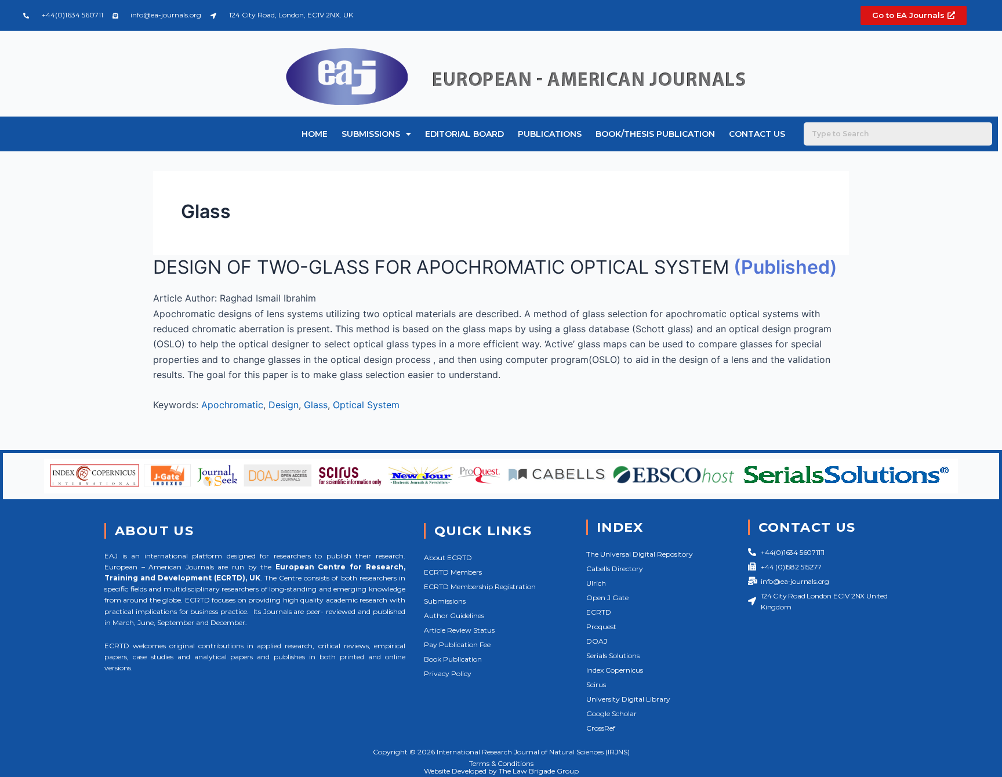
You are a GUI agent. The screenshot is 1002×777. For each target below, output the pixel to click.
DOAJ (596, 641)
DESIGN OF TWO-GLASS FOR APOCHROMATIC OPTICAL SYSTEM (441, 267)
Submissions (371, 134)
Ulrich (596, 583)
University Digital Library (628, 699)
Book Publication (453, 659)
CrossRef (600, 728)
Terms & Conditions (501, 763)
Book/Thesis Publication (655, 134)
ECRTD (598, 612)
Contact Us (757, 134)
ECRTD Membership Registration (480, 586)
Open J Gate (607, 597)
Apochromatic (232, 405)
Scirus (596, 684)
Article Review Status (459, 630)
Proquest (601, 626)
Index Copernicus (614, 670)
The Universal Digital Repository (639, 554)
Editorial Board (464, 134)
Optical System (366, 405)
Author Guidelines (454, 615)
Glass (316, 405)
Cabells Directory (614, 568)
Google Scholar (611, 713)
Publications (550, 134)
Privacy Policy (447, 673)
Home (315, 134)
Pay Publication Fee (457, 644)
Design (283, 405)
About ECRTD (448, 557)
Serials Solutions (613, 655)
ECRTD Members (453, 572)
